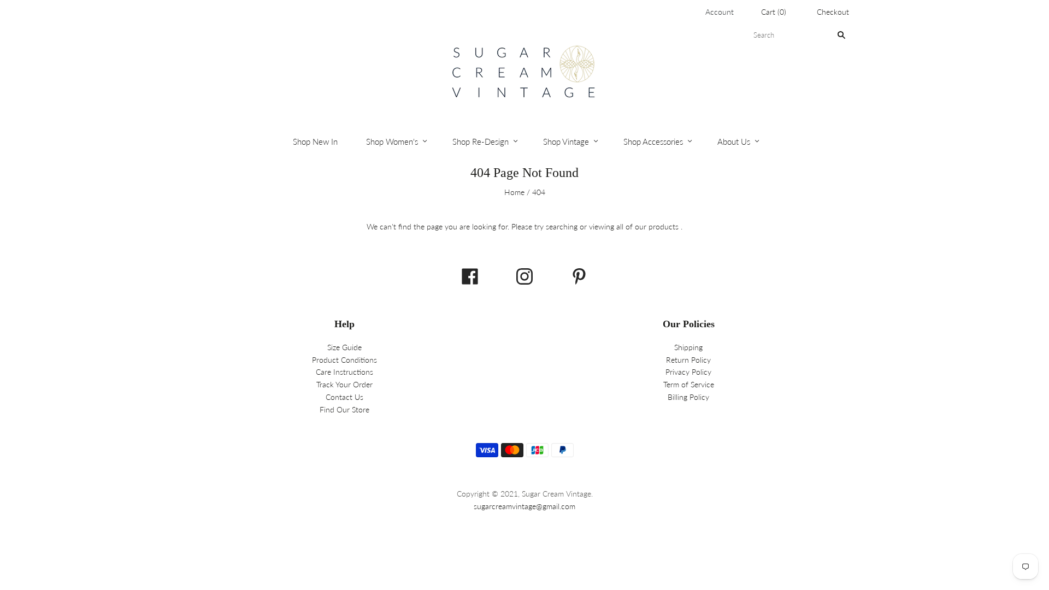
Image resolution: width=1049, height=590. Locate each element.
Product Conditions (344, 359)
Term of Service (688, 384)
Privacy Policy (688, 371)
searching (561, 226)
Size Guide (344, 347)
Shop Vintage (566, 141)
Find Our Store (344, 409)
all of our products (647, 226)
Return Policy (688, 359)
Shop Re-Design (480, 141)
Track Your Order (344, 384)
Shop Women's (392, 141)
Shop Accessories (653, 141)
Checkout (833, 11)
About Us (733, 141)
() (773, 11)
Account (719, 11)
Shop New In (315, 141)
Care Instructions (344, 371)
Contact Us (344, 397)
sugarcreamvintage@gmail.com (524, 506)
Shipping (688, 347)
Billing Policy (688, 397)
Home (514, 192)
